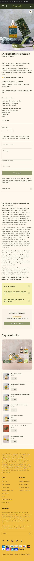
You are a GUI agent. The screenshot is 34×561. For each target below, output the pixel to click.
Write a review (17, 323)
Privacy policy (24, 487)
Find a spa (5, 487)
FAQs (3, 496)
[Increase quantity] (11, 131)
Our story (5, 481)
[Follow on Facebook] (3, 540)
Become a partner (7, 490)
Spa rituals (6, 484)
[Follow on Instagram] (12, 540)
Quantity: (5, 127)
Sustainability (7, 499)
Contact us (5, 502)
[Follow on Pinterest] (17, 540)
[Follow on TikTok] (21, 540)
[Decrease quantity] (4, 131)
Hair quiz (5, 493)
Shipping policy (24, 481)
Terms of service (24, 490)
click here (25, 178)
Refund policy (23, 484)
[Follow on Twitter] (7, 540)
